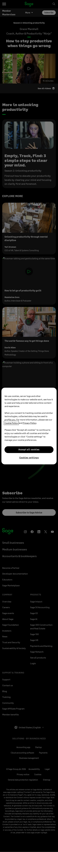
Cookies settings (29, 457)
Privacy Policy (29, 423)
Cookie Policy (11, 423)
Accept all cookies (29, 449)
